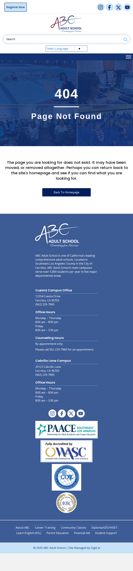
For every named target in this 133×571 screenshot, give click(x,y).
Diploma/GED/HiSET (104, 527)
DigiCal (95, 548)
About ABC (23, 527)
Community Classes (73, 527)
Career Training (45, 527)
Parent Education (57, 533)
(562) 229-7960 (44, 304)
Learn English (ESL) (28, 533)
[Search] (125, 39)
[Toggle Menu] (128, 56)
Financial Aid (82, 533)
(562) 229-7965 (44, 375)
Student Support (106, 533)
